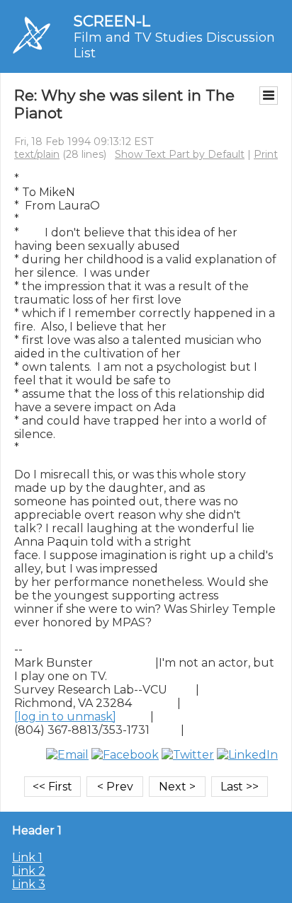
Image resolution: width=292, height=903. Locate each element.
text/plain (37, 154)
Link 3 (28, 884)
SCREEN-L (112, 21)
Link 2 (28, 871)
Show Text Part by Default (180, 154)
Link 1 (27, 857)
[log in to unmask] (65, 716)
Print (266, 154)
